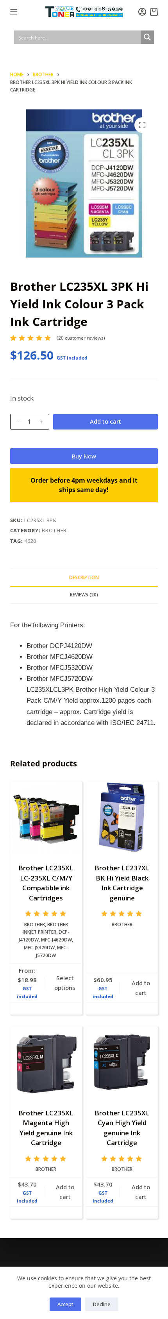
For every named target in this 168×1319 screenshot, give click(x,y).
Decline (102, 1304)
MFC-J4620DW (56, 939)
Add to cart (105, 421)
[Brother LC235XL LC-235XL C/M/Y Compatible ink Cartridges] (46, 817)
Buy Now (84, 456)
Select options (64, 982)
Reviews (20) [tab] (84, 594)
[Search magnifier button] (147, 37)
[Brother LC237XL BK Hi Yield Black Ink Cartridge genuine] (122, 817)
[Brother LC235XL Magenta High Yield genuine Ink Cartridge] (46, 1062)
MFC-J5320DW (39, 947)
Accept (65, 1304)
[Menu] (13, 11)
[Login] (142, 12)
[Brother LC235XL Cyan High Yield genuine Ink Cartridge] (122, 1062)
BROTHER (54, 530)
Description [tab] (84, 577)
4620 (30, 540)
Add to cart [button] (141, 988)
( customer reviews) (81, 338)
